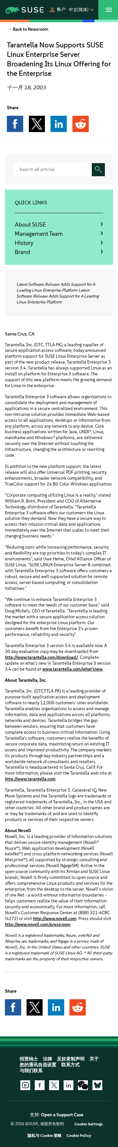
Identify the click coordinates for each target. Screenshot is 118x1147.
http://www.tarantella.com (30, 779)
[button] (57, 9)
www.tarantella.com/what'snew (72, 669)
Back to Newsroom (30, 29)
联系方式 (70, 1065)
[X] (54, 1085)
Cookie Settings (88, 1124)
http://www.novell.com (54, 918)
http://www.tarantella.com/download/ (41, 657)
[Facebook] (40, 1085)
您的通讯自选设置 (38, 1065)
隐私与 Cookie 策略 (45, 1135)
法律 (47, 1059)
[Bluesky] (97, 1085)
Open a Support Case (62, 1115)
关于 (94, 1059)
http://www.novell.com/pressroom (37, 924)
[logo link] (16, 10)
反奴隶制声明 (71, 1059)
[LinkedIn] (68, 1085)
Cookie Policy (79, 1135)
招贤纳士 (29, 1059)
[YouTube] (25, 1085)
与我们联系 (31, 1070)
